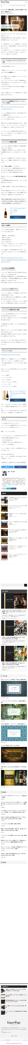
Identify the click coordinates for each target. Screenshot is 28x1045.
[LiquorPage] (5, 3)
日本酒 (7, 697)
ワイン (14, 13)
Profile (4, 488)
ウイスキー (11, 618)
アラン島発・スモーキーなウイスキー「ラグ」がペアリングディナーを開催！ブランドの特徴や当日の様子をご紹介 (14, 811)
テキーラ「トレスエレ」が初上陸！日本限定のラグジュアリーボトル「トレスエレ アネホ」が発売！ (14, 847)
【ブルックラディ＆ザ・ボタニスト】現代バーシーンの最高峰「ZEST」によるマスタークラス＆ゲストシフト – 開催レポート (14, 612)
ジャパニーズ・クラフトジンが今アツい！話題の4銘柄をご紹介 (13, 701)
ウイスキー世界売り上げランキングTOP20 (10, 745)
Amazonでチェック (17, 217)
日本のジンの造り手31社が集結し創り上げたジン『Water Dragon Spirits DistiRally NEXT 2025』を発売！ (13, 818)
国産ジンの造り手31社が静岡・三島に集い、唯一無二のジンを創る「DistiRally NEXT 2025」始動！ (14, 829)
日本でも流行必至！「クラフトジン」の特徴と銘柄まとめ (13, 724)
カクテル (15, 618)
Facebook (13, 488)
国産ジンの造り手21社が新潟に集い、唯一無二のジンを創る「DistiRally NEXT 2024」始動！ (13, 663)
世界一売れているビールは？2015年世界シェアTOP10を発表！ (13, 767)
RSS (16, 1036)
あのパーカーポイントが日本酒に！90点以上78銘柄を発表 (13, 679)
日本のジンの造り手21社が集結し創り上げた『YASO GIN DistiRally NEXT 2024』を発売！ (13, 638)
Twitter (8, 488)
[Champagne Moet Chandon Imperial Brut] (10, 354)
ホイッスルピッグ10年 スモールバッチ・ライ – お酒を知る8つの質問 (14, 796)
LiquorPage (13, 1043)
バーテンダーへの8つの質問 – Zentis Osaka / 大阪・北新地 (14, 835)
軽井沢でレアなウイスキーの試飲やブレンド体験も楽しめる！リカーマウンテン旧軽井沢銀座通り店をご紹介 (13, 841)
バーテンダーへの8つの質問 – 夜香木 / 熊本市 (11, 823)
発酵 (2, 176)
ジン (8, 618)
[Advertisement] (14, 923)
